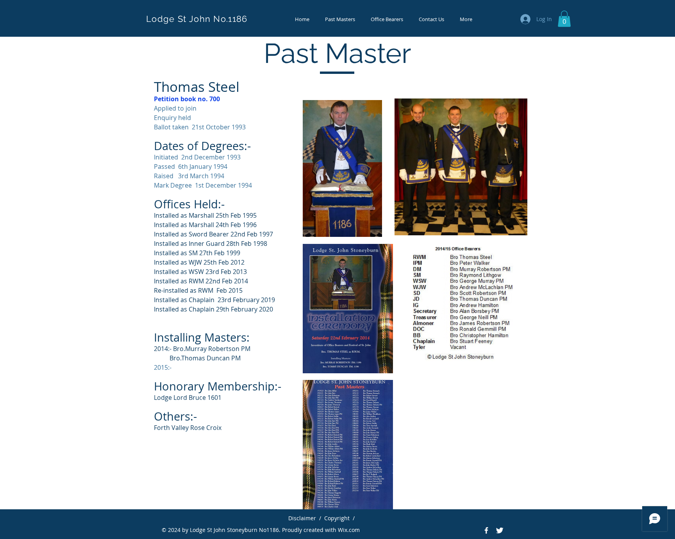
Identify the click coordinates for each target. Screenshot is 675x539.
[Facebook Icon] (486, 530)
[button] (564, 19)
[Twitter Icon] (499, 530)
